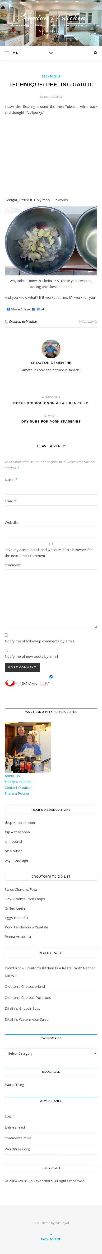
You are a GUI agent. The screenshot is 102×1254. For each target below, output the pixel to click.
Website (12, 522)
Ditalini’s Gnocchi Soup (23, 1008)
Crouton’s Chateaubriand (25, 986)
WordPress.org (17, 1149)
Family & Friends (18, 781)
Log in (9, 1116)
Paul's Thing (14, 1084)
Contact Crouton (18, 787)
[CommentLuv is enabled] (51, 683)
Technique (51, 76)
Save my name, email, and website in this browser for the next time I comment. (48, 552)
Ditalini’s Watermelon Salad (27, 1019)
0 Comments (88, 321)
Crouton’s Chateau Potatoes (28, 997)
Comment (13, 565)
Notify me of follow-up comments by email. (40, 641)
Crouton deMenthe (23, 321)
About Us (12, 775)
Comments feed (18, 1138)
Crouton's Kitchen (51, 17)
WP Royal (62, 1223)
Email (10, 501)
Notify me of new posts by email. (32, 656)
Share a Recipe (17, 793)
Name (11, 479)
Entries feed (15, 1127)
